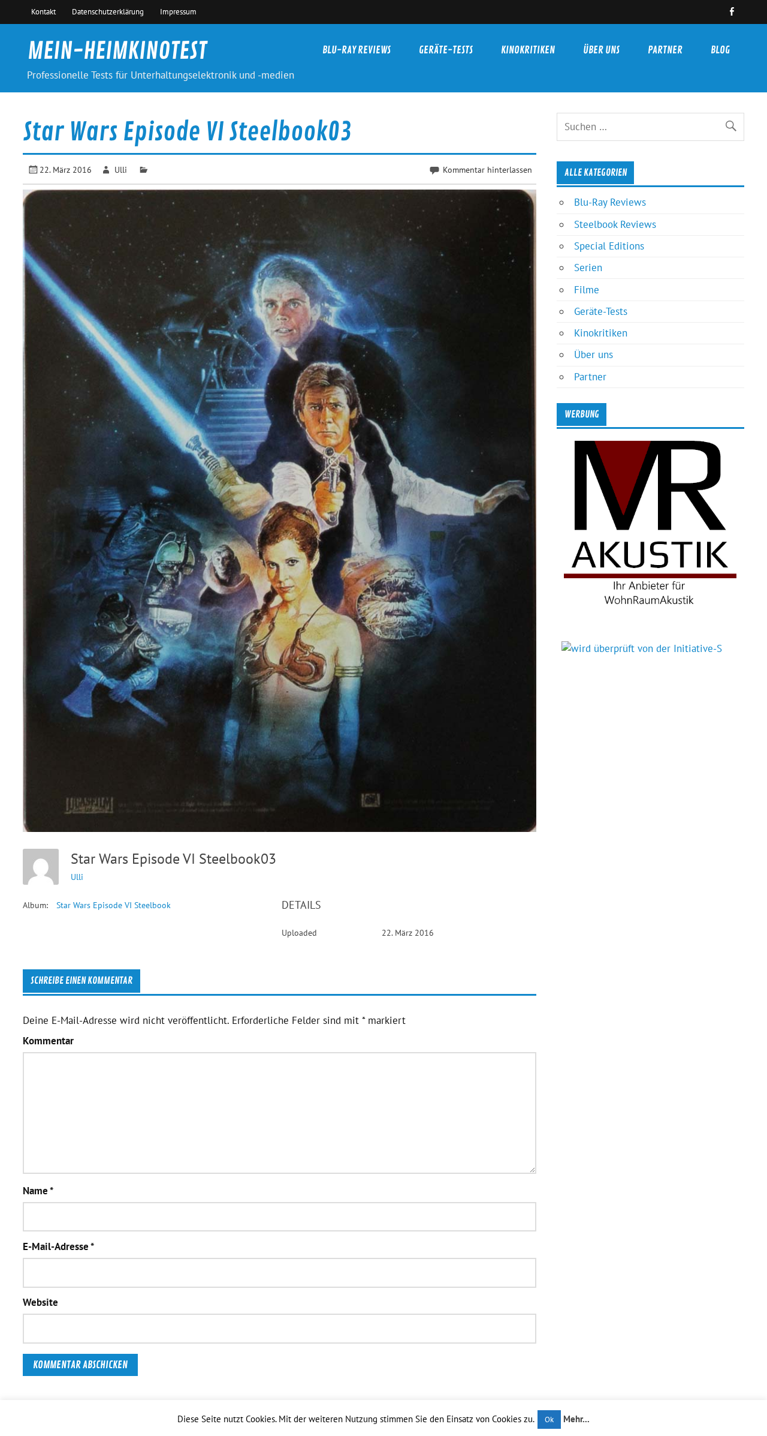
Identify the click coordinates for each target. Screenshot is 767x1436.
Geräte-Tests (446, 50)
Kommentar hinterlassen (487, 169)
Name (38, 1191)
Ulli (120, 169)
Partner (665, 50)
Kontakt (43, 11)
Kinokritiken (528, 50)
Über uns (601, 50)
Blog (720, 50)
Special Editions (609, 246)
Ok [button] (549, 1419)
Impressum (178, 11)
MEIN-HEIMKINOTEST (117, 51)
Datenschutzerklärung (108, 11)
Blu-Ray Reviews (356, 50)
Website (40, 1302)
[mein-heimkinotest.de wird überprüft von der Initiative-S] (641, 648)
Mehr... (576, 1418)
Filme (586, 289)
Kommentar (48, 1041)
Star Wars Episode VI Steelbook (113, 905)
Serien (588, 267)
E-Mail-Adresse (58, 1247)
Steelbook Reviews (615, 224)
